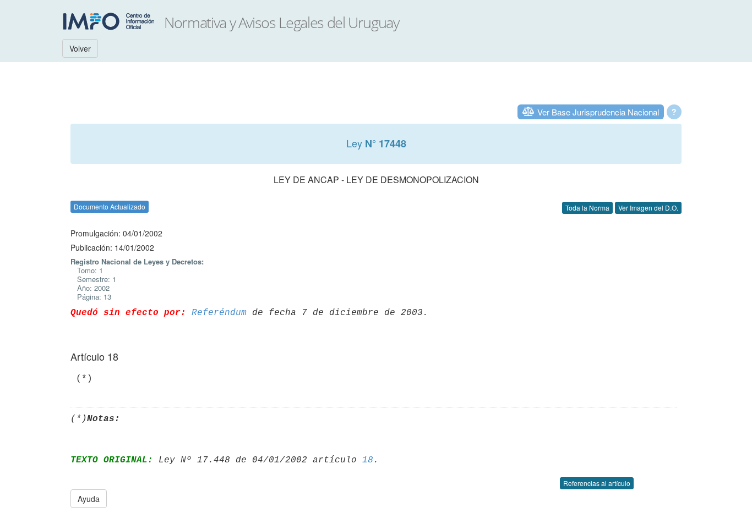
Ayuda (89, 498)
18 (367, 460)
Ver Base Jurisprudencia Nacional (598, 112)
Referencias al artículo (596, 483)
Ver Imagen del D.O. (648, 207)
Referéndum (219, 313)
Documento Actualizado (109, 206)
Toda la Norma (587, 207)
